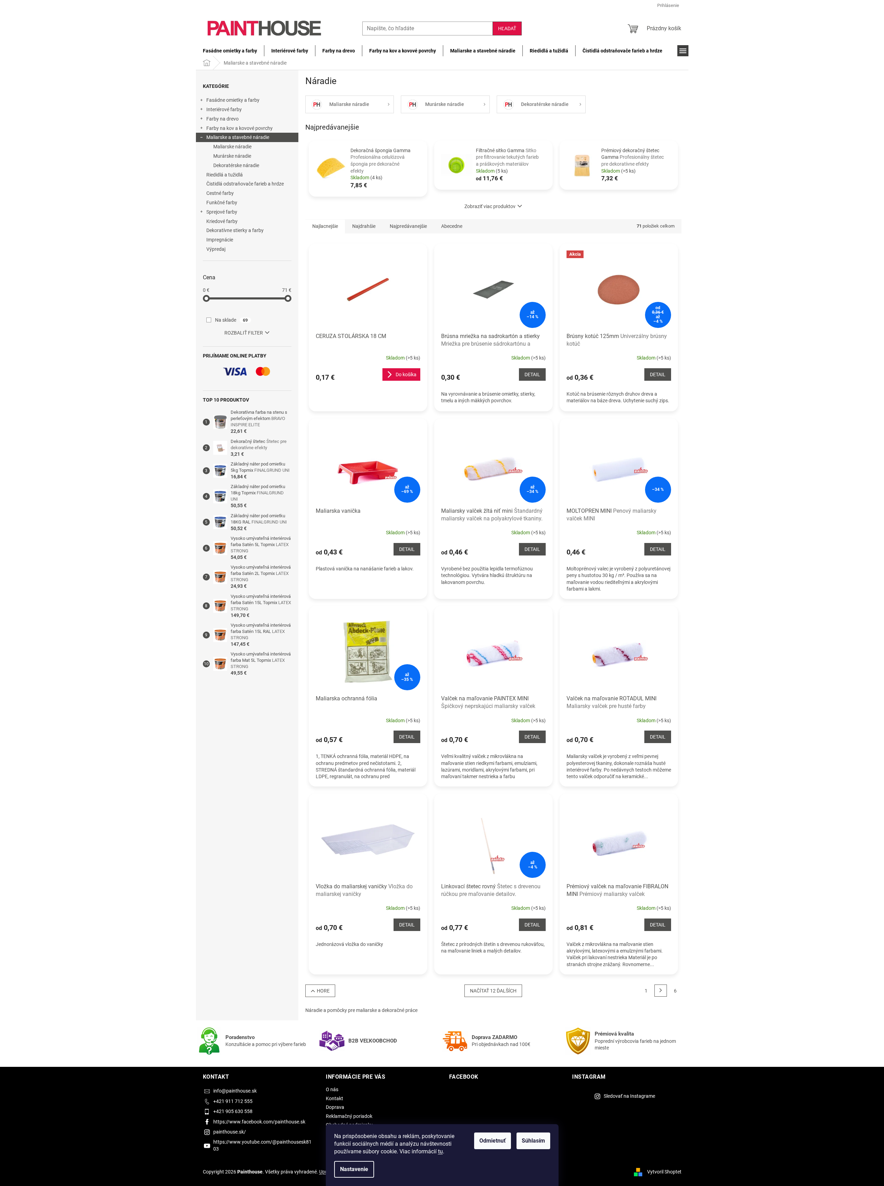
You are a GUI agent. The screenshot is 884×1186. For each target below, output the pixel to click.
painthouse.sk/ (229, 1132)
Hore (323, 991)
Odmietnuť (492, 1140)
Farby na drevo (222, 119)
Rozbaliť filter (243, 333)
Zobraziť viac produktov (489, 206)
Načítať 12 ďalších (493, 991)
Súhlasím (533, 1140)
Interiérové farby (224, 109)
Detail (532, 374)
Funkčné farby (221, 202)
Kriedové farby (222, 221)
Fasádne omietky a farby (232, 100)
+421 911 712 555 (233, 1101)
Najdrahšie (363, 226)
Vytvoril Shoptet (664, 1171)
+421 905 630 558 (233, 1111)
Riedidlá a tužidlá (224, 175)
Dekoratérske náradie (236, 165)
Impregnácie (219, 239)
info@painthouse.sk (235, 1091)
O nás (332, 1089)
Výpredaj (215, 249)
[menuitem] (230, 50)
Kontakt (334, 1098)
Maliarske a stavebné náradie (237, 137)
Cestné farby (220, 193)
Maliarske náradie (232, 146)
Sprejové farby (221, 212)
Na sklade (231, 320)
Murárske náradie (232, 156)
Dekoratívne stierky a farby (235, 230)
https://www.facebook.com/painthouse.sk (259, 1122)
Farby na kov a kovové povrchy (239, 128)
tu (440, 1151)
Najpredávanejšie (408, 226)
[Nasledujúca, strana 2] (660, 991)
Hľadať (507, 28)
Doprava (335, 1107)
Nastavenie (354, 1169)
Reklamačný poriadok (349, 1116)
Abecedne (451, 226)
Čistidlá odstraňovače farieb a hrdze (245, 184)
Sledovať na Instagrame (629, 1096)
